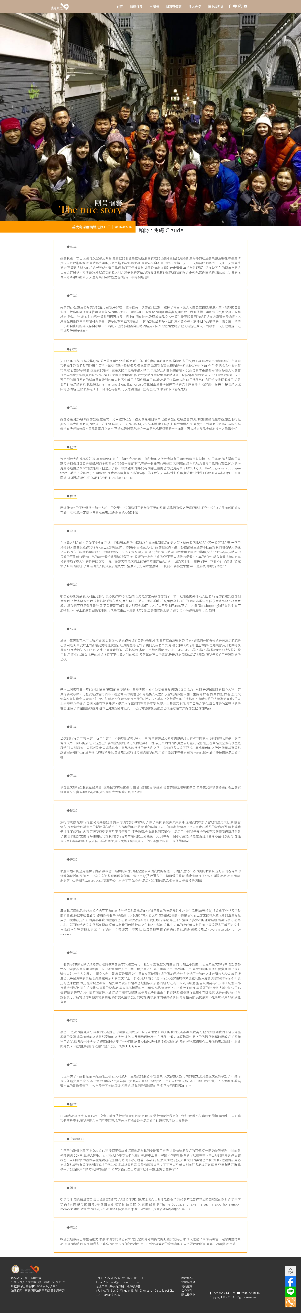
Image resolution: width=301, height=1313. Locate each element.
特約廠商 (186, 1286)
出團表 (154, 7)
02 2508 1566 (111, 1278)
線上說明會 (216, 7)
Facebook (218, 1293)
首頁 (120, 7)
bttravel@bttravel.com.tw (122, 1282)
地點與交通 (188, 1282)
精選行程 (136, 7)
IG (258, 1293)
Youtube (246, 1293)
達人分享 (194, 7)
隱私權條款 (188, 1294)
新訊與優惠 (174, 7)
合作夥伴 (186, 1290)
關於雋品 (186, 1278)
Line (233, 1293)
